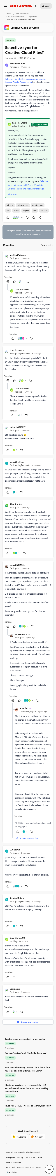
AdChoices (13, 1172)
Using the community (14, 1157)
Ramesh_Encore (19, 122)
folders (16, 210)
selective (10, 205)
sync (35, 210)
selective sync (22, 205)
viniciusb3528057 (17, 427)
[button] (5, 6)
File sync (44, 210)
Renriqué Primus (17, 898)
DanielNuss (15, 988)
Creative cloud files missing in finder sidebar (25, 1039)
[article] (28, 268)
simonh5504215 (17, 350)
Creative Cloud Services (16, 16)
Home (9, 14)
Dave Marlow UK (22, 289)
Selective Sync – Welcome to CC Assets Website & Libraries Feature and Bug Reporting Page (28, 185)
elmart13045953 (17, 565)
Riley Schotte (16, 504)
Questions (33, 16)
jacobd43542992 (17, 63)
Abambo (24, 708)
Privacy (41, 1157)
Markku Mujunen (18, 255)
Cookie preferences (13, 1162)
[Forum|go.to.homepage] (21, 6)
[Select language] (35, 5)
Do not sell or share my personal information (23, 1167)
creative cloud (37, 205)
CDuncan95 (15, 849)
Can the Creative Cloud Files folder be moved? (26, 1053)
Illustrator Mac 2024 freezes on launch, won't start (28, 1105)
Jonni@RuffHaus (17, 462)
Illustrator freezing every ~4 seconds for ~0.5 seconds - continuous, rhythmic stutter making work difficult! (26, 1088)
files (8, 210)
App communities (22, 14)
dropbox (26, 210)
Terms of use (30, 1157)
